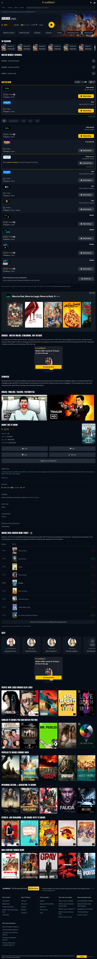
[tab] (48, 61)
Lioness (23, 907)
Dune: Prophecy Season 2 (10, 927)
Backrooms (6, 904)
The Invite (5, 915)
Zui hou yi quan (82, 915)
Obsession (5, 901)
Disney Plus (44, 910)
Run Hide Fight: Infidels (85, 901)
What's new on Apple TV (67, 909)
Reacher (23, 910)
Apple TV (43, 907)
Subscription (13, 121)
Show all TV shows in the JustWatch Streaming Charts (48, 622)
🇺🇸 (91, 82)
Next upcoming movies (84, 897)
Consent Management (48, 890)
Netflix (42, 901)
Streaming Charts (73, 33)
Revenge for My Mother (85, 909)
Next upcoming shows (8, 923)
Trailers (59, 33)
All (4, 121)
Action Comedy (34, 497)
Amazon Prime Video (47, 904)
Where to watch (8, 33)
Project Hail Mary (8, 907)
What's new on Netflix (66, 901)
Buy (30, 121)
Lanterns (24, 912)
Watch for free (24, 33)
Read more (5, 477)
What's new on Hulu (65, 917)
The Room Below (82, 912)
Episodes (37, 33)
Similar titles (88, 33)
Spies (28, 497)
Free (23, 121)
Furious (23, 901)
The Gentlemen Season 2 (10, 929)
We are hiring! (33, 888)
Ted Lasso (24, 904)
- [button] (10, 61)
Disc (37, 121)
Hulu (41, 912)
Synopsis (49, 33)
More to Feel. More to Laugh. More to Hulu (32, 296)
